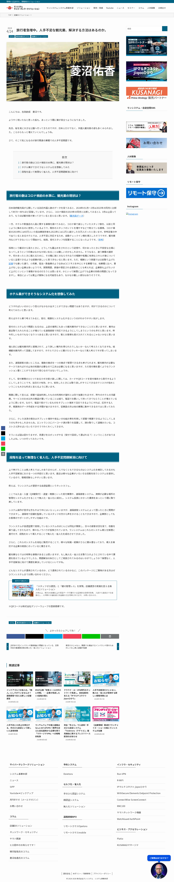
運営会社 (66, 873)
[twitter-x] (148, 1)
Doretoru (68, 773)
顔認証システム (71, 800)
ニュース (14, 780)
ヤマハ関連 (15, 838)
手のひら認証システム (74, 793)
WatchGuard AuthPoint (128, 819)
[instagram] (151, 1)
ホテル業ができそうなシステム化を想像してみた (46, 167)
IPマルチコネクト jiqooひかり (132, 786)
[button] (16, 636)
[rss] (158, 1)
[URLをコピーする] (110, 636)
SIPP (12, 786)
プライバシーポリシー (102, 873)
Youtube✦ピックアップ (21, 793)
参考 (101, 239)
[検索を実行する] (164, 28)
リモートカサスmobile (74, 832)
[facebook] (144, 1)
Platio (120, 838)
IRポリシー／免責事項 (81, 873)
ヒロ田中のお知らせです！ (23, 845)
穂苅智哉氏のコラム (19, 851)
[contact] (162, 1)
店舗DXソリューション (39, 36)
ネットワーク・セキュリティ (24, 832)
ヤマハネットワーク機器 (129, 812)
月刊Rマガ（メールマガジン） (24, 799)
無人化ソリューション (74, 806)
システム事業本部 (18, 773)
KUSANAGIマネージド (128, 845)
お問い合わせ (16, 806)
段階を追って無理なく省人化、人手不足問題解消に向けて (50, 171)
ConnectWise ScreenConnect (131, 799)
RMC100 (121, 806)
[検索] (165, 1)
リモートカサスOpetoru (75, 826)
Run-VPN (121, 773)
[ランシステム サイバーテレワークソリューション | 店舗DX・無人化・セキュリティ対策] (23, 8)
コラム (11, 36)
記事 (11, 263)
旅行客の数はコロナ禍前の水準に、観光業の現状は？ (48, 162)
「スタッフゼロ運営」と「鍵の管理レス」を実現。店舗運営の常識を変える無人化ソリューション (74, 588)
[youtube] (155, 1)
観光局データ (76, 215)
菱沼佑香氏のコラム (23, 36)
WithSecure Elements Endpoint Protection (138, 793)
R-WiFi (120, 780)
